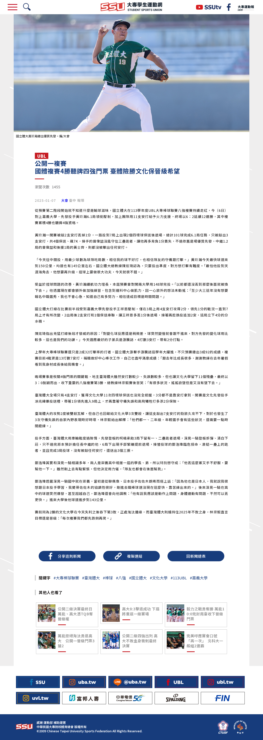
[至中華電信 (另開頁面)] (130, 698)
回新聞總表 (196, 556)
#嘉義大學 (199, 578)
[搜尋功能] (27, 7)
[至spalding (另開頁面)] (177, 698)
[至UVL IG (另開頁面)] (38, 698)
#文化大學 (159, 578)
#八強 (121, 578)
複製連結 (134, 556)
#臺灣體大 (91, 578)
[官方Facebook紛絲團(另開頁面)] (229, 7)
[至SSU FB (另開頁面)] (38, 682)
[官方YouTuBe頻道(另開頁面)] (208, 7)
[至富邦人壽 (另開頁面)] (84, 698)
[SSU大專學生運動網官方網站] (131, 7)
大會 (64, 200)
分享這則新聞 (69, 556)
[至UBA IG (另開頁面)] (84, 682)
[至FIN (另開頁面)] (223, 698)
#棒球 (108, 578)
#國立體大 (138, 578)
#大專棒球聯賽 (66, 578)
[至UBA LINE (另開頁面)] (130, 682)
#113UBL (179, 578)
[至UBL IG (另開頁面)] (223, 682)
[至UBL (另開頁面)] (177, 682)
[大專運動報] (245, 7)
